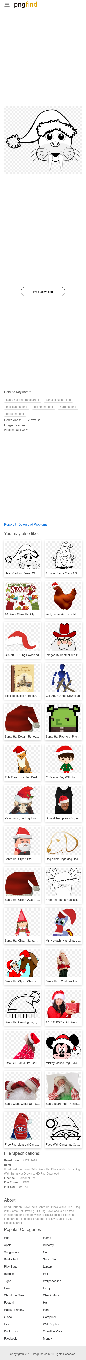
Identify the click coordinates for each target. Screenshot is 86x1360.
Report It (10, 524)
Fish (46, 1309)
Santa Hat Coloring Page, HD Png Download (33, 1022)
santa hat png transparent (22, 400)
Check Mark (51, 1295)
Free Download (43, 291)
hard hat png (68, 407)
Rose (7, 1288)
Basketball (11, 1259)
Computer (49, 1317)
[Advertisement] (43, 63)
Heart (7, 1237)
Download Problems (32, 524)
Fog (45, 1273)
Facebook (10, 1338)
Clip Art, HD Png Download (22, 655)
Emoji (46, 1288)
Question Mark (52, 1331)
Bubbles (9, 1273)
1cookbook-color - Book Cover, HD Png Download (36, 696)
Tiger (7, 1281)
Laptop (47, 1266)
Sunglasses (11, 1252)
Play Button (11, 1266)
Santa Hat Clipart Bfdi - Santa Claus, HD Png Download (40, 859)
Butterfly (48, 1245)
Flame (47, 1237)
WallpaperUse (52, 1281)
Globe (8, 1317)
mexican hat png (16, 407)
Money (47, 1338)
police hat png (15, 414)
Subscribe (49, 1259)
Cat (45, 1252)
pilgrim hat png (43, 407)
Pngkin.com (12, 1331)
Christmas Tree (14, 1295)
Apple (7, 1245)
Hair (45, 1302)
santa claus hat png (58, 400)
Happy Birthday (14, 1309)
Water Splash (51, 1324)
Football (9, 1302)
